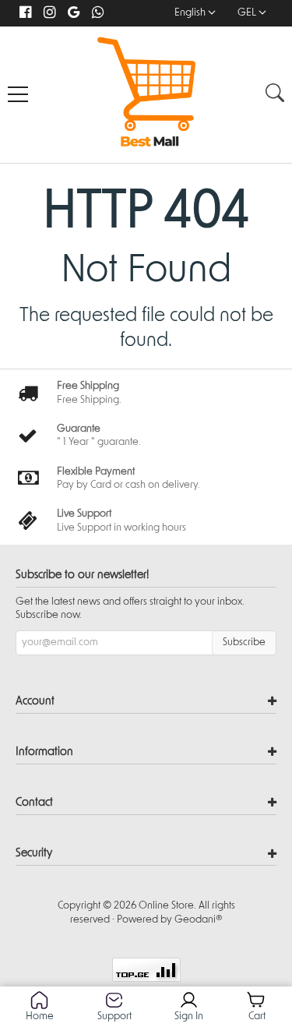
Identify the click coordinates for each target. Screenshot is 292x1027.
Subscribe (244, 642)
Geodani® (198, 920)
